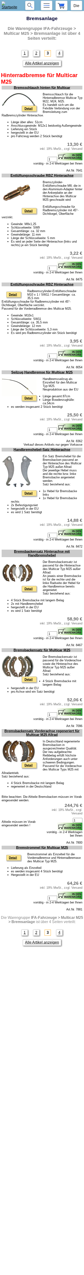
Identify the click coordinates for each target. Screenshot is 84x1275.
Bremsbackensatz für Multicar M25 (42, 650)
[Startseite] (10, 5)
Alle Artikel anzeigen (42, 63)
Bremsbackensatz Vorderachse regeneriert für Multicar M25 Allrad (42, 733)
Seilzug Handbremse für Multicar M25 (42, 372)
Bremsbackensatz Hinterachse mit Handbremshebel (42, 553)
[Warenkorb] (61, 5)
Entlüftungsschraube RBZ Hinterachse (42, 175)
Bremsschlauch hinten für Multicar (42, 88)
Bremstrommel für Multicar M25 (42, 847)
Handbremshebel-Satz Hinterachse (42, 449)
